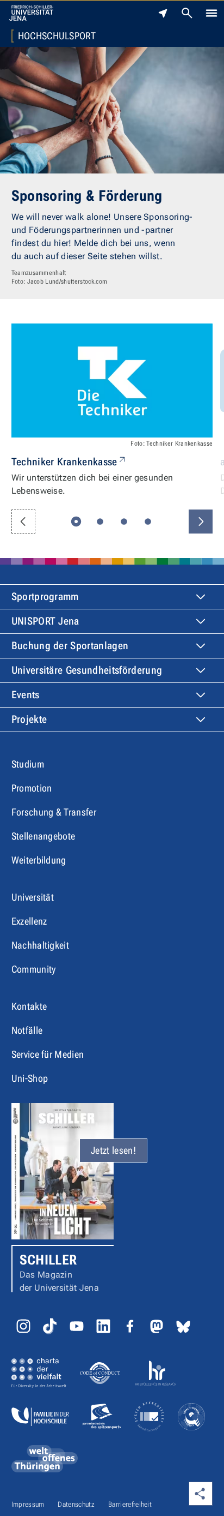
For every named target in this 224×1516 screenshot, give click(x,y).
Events (25, 694)
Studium (27, 764)
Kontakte (29, 1006)
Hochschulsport (57, 36)
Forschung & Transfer (53, 812)
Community (33, 969)
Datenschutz (76, 1504)
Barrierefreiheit (130, 1504)
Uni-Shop (29, 1078)
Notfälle (27, 1030)
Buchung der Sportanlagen (70, 645)
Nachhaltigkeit (40, 945)
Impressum (28, 1504)
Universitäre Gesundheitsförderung (87, 670)
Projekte (29, 719)
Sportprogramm (45, 596)
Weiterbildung (38, 860)
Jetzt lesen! (113, 1150)
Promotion (31, 788)
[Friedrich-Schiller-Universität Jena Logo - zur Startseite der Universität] (31, 13)
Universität (32, 897)
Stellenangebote (43, 836)
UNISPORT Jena (45, 621)
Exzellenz (29, 921)
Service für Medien (47, 1054)
